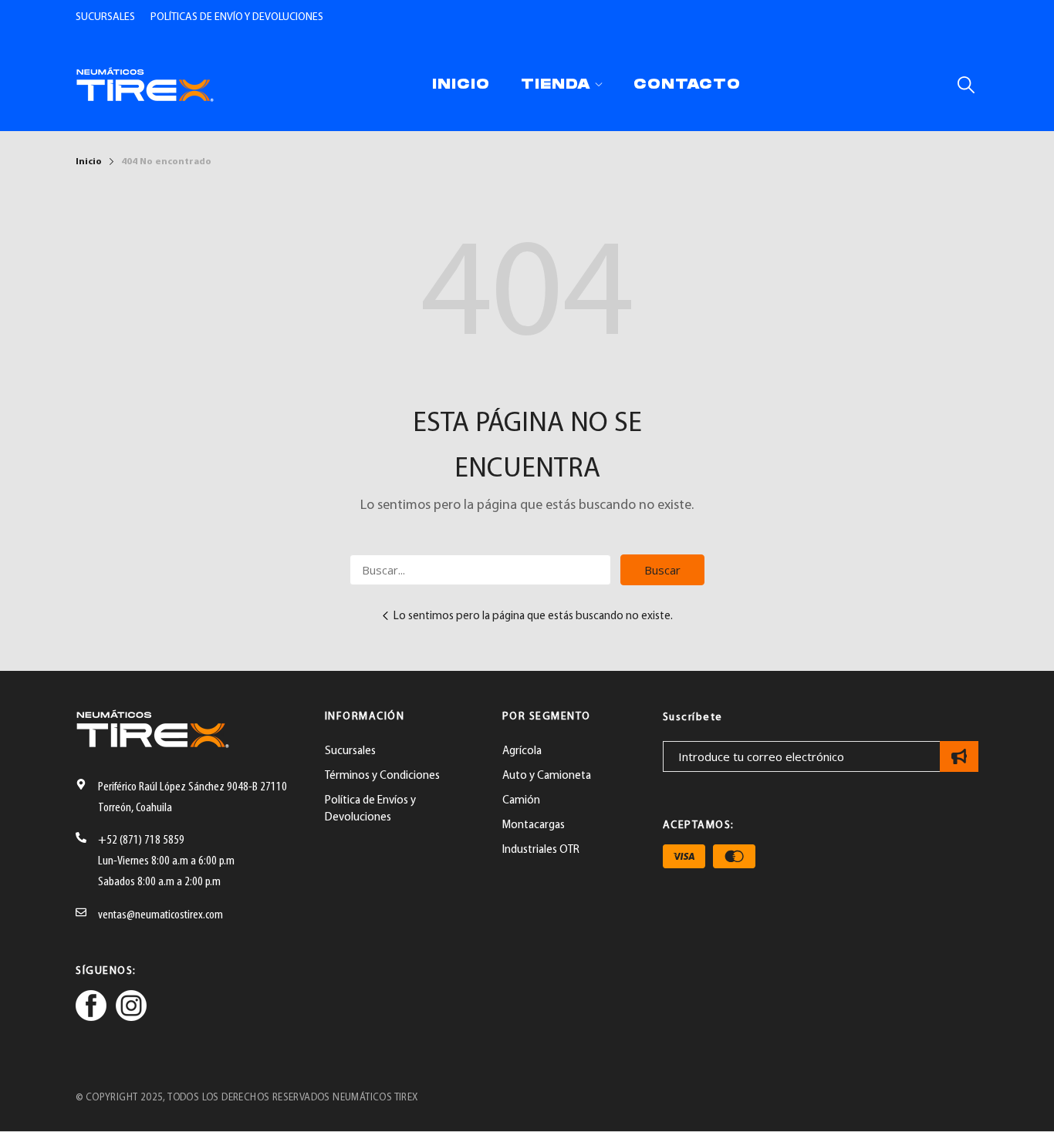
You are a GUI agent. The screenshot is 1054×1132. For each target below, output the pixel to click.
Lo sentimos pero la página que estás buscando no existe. (533, 616)
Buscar (662, 570)
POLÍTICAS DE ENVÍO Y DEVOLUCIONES (236, 17)
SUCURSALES (105, 17)
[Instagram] (131, 1008)
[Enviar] (959, 756)
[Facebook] (91, 1008)
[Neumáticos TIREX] (145, 84)
